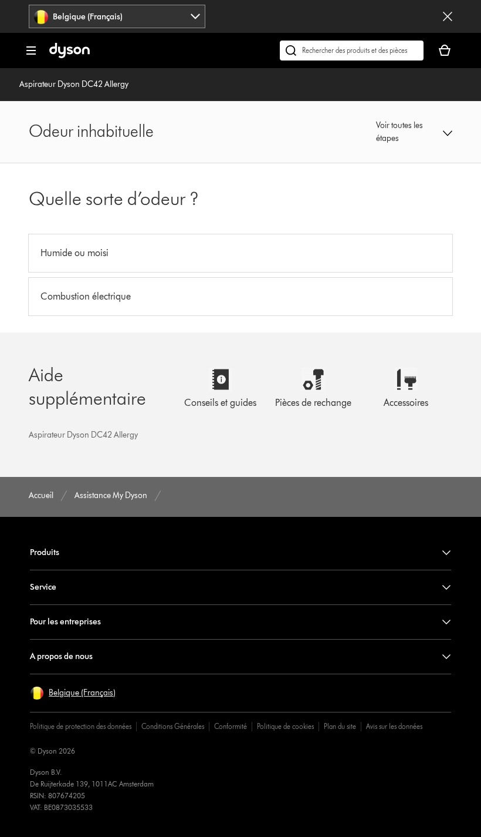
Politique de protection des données (80, 726)
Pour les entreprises (65, 622)
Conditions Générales (172, 726)
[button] (414, 132)
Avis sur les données (394, 726)
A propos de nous (61, 656)
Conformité (230, 726)
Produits (44, 552)
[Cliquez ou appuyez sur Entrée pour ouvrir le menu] (31, 50)
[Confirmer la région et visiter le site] (447, 16)
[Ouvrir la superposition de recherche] (352, 50)
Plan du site (340, 726)
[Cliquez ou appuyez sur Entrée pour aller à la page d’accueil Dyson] (69, 55)
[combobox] (117, 16)
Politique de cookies (285, 726)
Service (43, 587)
